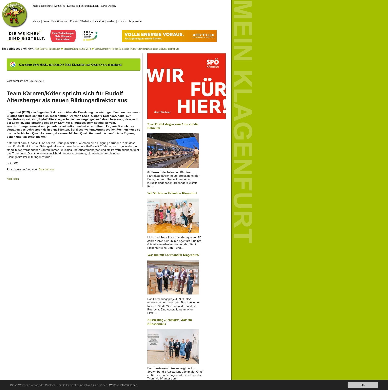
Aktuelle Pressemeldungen (47, 48)
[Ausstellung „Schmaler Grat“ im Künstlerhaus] (173, 346)
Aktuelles (59, 5)
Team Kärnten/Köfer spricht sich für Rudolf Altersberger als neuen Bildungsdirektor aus (137, 48)
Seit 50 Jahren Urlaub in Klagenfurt (172, 193)
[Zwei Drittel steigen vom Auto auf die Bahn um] (173, 150)
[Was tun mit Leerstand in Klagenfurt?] (173, 277)
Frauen (74, 21)
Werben (110, 21)
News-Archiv (108, 5)
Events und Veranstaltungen (83, 5)
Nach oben (13, 178)
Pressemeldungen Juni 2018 (77, 48)
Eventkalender (59, 21)
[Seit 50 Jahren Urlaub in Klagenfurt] (173, 215)
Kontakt (122, 21)
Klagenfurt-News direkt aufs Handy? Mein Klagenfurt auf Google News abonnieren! (70, 64)
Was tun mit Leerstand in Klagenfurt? (173, 255)
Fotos (46, 21)
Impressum (135, 21)
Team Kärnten (46, 169)
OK (363, 385)
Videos (36, 21)
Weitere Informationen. (123, 385)
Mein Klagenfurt (42, 5)
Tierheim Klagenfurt (92, 21)
